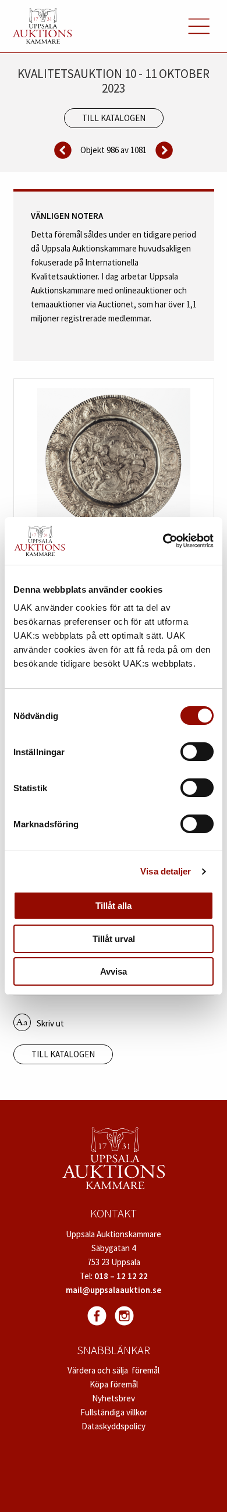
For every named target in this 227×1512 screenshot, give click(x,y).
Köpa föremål (114, 1384)
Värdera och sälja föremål (113, 1370)
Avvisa (113, 971)
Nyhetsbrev (113, 1398)
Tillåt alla (113, 906)
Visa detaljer (165, 871)
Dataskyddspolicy (113, 1426)
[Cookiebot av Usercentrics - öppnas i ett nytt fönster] (163, 540)
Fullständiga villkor (113, 1412)
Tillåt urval (114, 939)
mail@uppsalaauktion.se (113, 1289)
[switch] (197, 751)
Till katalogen (114, 117)
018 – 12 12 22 (121, 1275)
